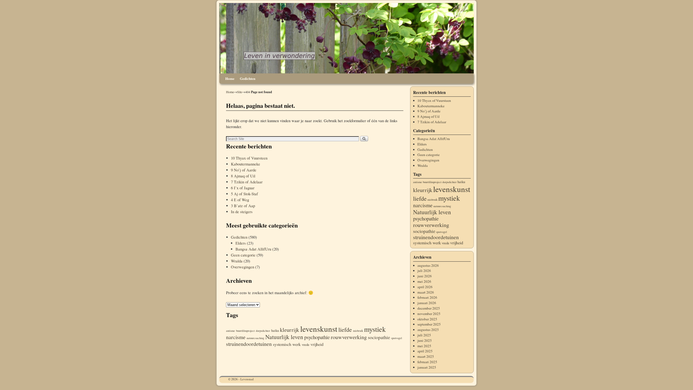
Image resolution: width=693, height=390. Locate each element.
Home (229, 78)
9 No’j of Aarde (243, 170)
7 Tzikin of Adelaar (247, 181)
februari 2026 (427, 297)
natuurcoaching (255, 338)
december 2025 (428, 308)
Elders (241, 243)
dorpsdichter (263, 331)
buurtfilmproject (245, 331)
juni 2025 (424, 340)
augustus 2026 (428, 265)
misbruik (358, 331)
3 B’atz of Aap (243, 205)
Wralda (237, 261)
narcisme (236, 337)
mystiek (375, 329)
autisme (230, 331)
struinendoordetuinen (249, 343)
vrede (305, 344)
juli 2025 (424, 335)
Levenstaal (247, 379)
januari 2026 (426, 302)
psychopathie (317, 337)
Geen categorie (243, 255)
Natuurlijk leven (284, 337)
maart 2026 (425, 292)
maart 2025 (425, 356)
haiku (275, 330)
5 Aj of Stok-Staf (244, 193)
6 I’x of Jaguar (242, 187)
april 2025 (425, 351)
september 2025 (429, 324)
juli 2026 (424, 270)
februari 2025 (427, 361)
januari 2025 (426, 367)
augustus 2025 (428, 329)
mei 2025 (424, 345)
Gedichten (247, 78)
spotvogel (396, 338)
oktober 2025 (427, 319)
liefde (345, 329)
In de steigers (242, 211)
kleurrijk (289, 329)
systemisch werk (287, 344)
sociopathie (379, 337)
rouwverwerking (349, 337)
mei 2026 (424, 281)
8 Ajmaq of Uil (243, 175)
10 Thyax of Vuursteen (249, 158)
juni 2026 (424, 276)
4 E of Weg (240, 199)
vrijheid (316, 344)
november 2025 (428, 313)
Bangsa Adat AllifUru (253, 249)
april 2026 (425, 286)
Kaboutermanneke (245, 164)
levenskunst (318, 328)
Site (239, 92)
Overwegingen (242, 266)
